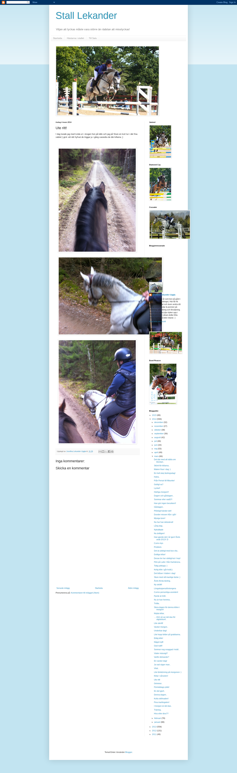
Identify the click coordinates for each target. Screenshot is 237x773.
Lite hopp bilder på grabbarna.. (167, 634)
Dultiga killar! (159, 554)
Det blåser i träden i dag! (164, 573)
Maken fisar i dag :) (162, 469)
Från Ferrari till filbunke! (164, 480)
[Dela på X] (106, 451)
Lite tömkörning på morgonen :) (167, 672)
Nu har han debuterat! (163, 522)
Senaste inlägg (63, 588)
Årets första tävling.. (162, 581)
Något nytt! (158, 642)
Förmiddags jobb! (161, 687)
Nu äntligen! (159, 533)
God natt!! (158, 646)
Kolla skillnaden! (161, 698)
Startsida (57, 38)
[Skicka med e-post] (100, 451)
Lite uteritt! (158, 623)
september (159, 433)
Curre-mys (158, 543)
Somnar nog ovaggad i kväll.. (166, 649)
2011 (154, 734)
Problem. (158, 547)
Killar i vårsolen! (161, 676)
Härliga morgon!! (161, 492)
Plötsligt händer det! (162, 511)
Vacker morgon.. (161, 627)
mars (156, 456)
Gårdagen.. (159, 507)
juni (156, 445)
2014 (154, 419)
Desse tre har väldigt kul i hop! (167, 558)
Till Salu (93, 38)
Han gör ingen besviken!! (165, 503)
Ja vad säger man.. (162, 665)
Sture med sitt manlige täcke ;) (167, 577)
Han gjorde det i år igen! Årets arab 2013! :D (167, 538)
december (159, 422)
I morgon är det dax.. (163, 706)
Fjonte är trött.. (160, 596)
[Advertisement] (97, 563)
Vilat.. (156, 668)
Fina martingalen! (161, 702)
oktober (157, 430)
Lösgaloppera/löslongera (165, 588)
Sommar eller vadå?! (163, 499)
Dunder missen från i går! (165, 514)
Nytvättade (158, 530)
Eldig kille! (158, 638)
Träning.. (158, 710)
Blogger (128, 752)
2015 (154, 415)
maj (156, 449)
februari (158, 718)
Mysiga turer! (159, 518)
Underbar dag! (160, 631)
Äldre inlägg (133, 588)
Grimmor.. (158, 683)
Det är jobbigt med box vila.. (166, 551)
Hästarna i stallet (75, 38)
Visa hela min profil (157, 321)
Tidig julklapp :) (160, 566)
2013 (154, 727)
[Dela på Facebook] (109, 451)
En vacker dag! (160, 661)
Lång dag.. (158, 526)
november (159, 426)
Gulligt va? (158, 484)
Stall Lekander (86, 15)
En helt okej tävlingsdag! (164, 473)
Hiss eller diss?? (161, 713)
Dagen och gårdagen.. (164, 496)
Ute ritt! (157, 680)
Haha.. (157, 477)
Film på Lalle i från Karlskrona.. (167, 562)
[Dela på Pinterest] (112, 451)
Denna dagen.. (160, 695)
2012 (154, 731)
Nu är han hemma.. (162, 600)
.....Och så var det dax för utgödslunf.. (164, 618)
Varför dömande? (161, 657)
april (156, 452)
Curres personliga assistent (166, 592)
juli (155, 441)
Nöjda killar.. (159, 613)
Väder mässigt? (161, 653)
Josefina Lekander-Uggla (163, 295)
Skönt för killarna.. (162, 466)
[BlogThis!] (103, 451)
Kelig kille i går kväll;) (163, 570)
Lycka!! (157, 488)
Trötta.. (157, 603)
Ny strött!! (158, 584)
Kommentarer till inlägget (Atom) (85, 593)
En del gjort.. (159, 691)
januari (157, 722)
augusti (157, 437)
